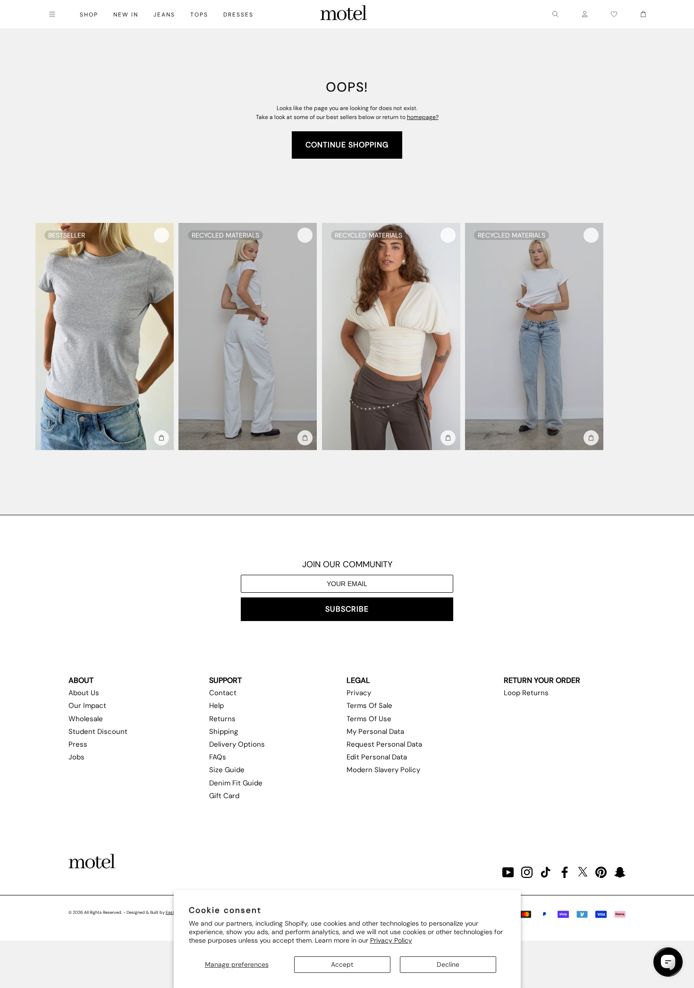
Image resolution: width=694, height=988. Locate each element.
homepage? (423, 117)
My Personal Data (375, 731)
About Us (83, 693)
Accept (342, 964)
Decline (448, 964)
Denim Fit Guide (235, 783)
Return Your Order (542, 680)
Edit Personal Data (377, 757)
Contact (223, 693)
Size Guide (227, 770)
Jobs (76, 757)
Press (77, 744)
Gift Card (224, 796)
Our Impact (87, 705)
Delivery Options (237, 744)
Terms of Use (369, 719)
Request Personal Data (384, 744)
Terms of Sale (369, 705)
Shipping (223, 731)
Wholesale (85, 719)
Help (216, 705)
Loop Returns (526, 693)
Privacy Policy (391, 940)
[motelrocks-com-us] (343, 14)
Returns (222, 719)
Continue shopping (347, 145)
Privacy (359, 693)
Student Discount (97, 731)
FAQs (217, 757)
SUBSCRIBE (347, 609)
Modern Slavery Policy (383, 770)
